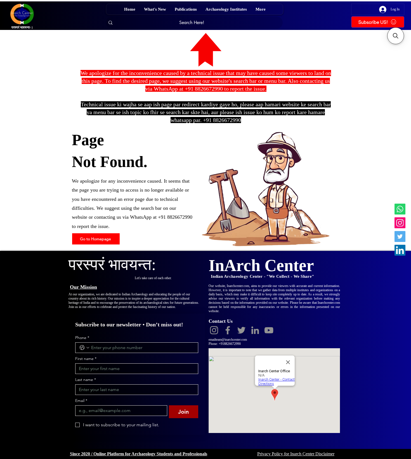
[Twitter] (400, 236)
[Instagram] (400, 222)
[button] (395, 35)
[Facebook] (227, 330)
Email (81, 400)
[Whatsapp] (400, 209)
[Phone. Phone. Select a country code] (84, 347)
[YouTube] (268, 330)
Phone (82, 337)
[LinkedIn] (400, 250)
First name (85, 358)
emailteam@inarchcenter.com (228, 340)
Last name (85, 379)
